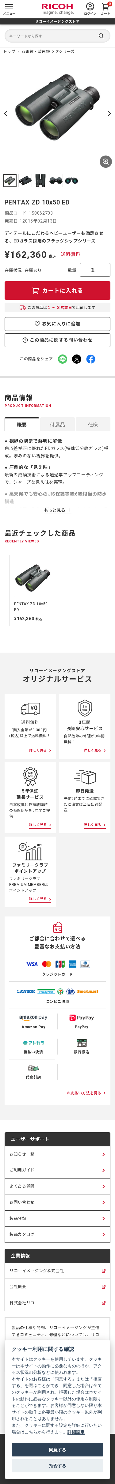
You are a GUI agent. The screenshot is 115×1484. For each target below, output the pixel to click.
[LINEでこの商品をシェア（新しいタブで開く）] (62, 359)
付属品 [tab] (57, 424)
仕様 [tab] (93, 424)
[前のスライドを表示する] (5, 590)
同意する (57, 1449)
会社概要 (18, 1289)
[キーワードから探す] (57, 35)
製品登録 (18, 1218)
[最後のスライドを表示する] (5, 113)
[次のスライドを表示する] (109, 113)
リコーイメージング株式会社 (37, 1274)
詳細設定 (76, 1431)
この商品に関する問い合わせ (61, 340)
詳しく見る (38, 750)
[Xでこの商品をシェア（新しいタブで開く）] (76, 359)
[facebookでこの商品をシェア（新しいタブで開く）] (90, 359)
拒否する (57, 1465)
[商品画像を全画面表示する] (106, 162)
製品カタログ (22, 1234)
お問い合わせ (22, 1202)
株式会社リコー (24, 1306)
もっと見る (54, 510)
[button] (10, 180)
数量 (72, 270)
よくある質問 (22, 1186)
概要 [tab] (22, 424)
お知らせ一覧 (22, 1154)
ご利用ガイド (22, 1170)
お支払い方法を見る (84, 1093)
